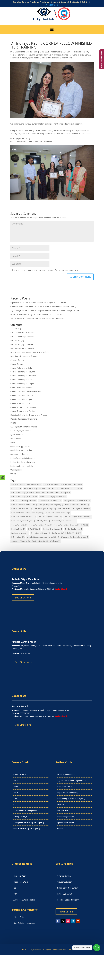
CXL (15, 804)
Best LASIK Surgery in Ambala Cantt (77, 517)
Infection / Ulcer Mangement (25, 810)
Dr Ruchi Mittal (34, 529)
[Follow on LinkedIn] (73, 921)
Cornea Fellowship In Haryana (22, 55)
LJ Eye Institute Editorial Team (25, 52)
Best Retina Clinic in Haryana (22, 348)
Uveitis (13, 474)
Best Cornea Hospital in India (22, 336)
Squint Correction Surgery (67, 888)
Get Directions (23, 597)
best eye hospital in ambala (50, 501)
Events (13, 423)
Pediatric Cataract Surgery (68, 900)
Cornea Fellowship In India (73, 55)
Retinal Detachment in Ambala (22, 462)
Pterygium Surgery (21, 816)
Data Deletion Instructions (24, 923)
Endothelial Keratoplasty (52, 529)
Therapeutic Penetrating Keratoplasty (28, 822)
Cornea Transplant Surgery (21, 403)
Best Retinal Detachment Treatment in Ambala (29, 352)
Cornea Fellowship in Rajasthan (66, 525)
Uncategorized (16, 470)
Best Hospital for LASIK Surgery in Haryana (27, 513)
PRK (15, 894)
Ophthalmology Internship (21, 450)
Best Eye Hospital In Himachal (77, 505)
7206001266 (52, 5)
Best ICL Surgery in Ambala (21, 344)
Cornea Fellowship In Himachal (48, 55)
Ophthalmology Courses (20, 446)
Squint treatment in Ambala (21, 466)
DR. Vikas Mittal (18, 529)
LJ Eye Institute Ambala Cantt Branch (41, 537)
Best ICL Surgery (17, 340)
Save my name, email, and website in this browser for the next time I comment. (46, 270)
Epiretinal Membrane (65, 822)
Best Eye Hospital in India (21, 509)
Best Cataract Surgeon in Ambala (37, 488)
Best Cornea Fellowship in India (23, 501)
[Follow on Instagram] (68, 921)
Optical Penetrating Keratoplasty (26, 828)
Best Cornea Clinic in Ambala (22, 332)
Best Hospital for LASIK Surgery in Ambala (74, 509)
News (12, 442)
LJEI (78, 533)
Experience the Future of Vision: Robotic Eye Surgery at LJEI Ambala (38, 302)
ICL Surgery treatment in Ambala (23, 427)
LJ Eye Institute (34, 58)
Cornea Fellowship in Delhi (77, 52)
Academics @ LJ (18, 484)
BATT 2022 (16, 488)
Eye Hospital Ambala (19, 533)
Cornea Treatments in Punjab (22, 411)
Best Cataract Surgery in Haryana (24, 496)
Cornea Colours (16, 364)
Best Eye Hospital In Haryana (51, 505)
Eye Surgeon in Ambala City (63, 533)
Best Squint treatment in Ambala (23, 356)
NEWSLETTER (66, 911)
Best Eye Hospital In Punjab (45, 509)
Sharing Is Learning (40, 541)
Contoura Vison (19, 876)
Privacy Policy (19, 917)
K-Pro (15, 798)
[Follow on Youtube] (78, 921)
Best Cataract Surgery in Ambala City (25, 493)
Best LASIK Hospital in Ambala (58, 513)
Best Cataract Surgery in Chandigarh (56, 493)
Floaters (60, 804)
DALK (15, 792)
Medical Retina (16, 438)
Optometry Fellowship (50, 58)
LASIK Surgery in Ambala (20, 430)
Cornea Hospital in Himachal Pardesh (25, 391)
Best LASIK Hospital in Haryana (23, 517)
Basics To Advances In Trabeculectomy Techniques (63, 484)
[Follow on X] (63, 921)
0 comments (67, 58)
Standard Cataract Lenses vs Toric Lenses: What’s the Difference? (37, 318)
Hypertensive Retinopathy (67, 792)
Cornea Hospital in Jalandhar (22, 395)
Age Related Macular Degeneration (71, 780)
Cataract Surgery (17, 360)
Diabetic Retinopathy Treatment (23, 419)
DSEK (15, 786)
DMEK (84, 525)
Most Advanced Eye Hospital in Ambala (73, 537)
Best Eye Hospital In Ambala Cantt (77, 501)
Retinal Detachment (65, 786)
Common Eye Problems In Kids (64, 521)
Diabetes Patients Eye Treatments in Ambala (28, 415)
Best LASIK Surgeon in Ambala (50, 517)
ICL (14, 888)
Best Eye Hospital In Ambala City (24, 505)
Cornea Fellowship (19, 525)
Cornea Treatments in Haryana (23, 407)
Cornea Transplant (21, 774)
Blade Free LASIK (20, 882)
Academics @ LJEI (58, 52)
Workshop (55, 541)
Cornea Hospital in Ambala (21, 387)
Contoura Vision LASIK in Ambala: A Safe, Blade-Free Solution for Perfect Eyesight (44, 306)
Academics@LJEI (34, 484)
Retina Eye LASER (64, 894)
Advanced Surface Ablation (24, 900)
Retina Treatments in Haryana (22, 458)
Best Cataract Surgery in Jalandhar (53, 496)
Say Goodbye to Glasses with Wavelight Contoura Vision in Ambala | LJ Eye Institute (44, 310)
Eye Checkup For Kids (73, 529)
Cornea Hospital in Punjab (21, 399)
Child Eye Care (43, 521)
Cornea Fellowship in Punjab (40, 525)
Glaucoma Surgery (64, 882)
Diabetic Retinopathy (65, 774)
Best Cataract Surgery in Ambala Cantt (67, 488)
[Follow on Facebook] (58, 921)
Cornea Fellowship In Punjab (22, 383)
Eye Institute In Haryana (40, 533)
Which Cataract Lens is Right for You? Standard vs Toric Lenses (36, 314)
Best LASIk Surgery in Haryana (23, 521)
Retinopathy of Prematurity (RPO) (71, 798)
